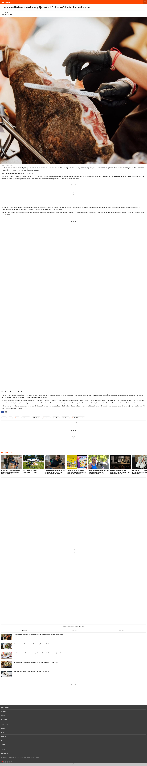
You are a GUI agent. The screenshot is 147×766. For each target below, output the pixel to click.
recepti (17, 417)
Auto (3, 745)
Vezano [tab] (121, 630)
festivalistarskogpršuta (78, 417)
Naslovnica (5, 707)
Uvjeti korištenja (35, 757)
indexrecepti (26, 417)
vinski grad (46, 417)
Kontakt (21, 757)
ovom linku (81, 422)
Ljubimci (4, 736)
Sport (3, 715)
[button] (145, 2)
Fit (2, 740)
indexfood (55, 417)
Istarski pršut (36, 417)
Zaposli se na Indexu (13, 757)
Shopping (4, 724)
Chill (3, 749)
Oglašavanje (4, 757)
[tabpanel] (73, 656)
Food (3, 728)
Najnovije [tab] (25, 630)
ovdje (60, 168)
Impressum (27, 757)
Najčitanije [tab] (73, 630)
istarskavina (65, 417)
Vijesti (3, 711)
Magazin (4, 720)
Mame (3, 732)
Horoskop (4, 753)
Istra (3, 417)
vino (10, 417)
